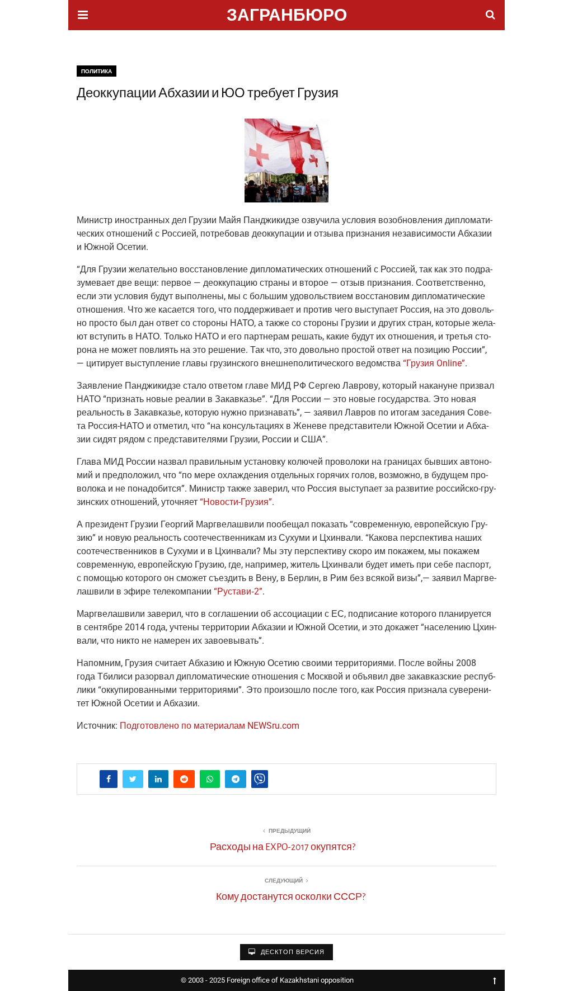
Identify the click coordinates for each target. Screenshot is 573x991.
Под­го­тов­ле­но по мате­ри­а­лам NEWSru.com (209, 725)
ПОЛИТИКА (96, 71)
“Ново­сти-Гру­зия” (236, 502)
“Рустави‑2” (238, 591)
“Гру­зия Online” (434, 363)
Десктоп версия (292, 952)
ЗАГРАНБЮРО (287, 16)
